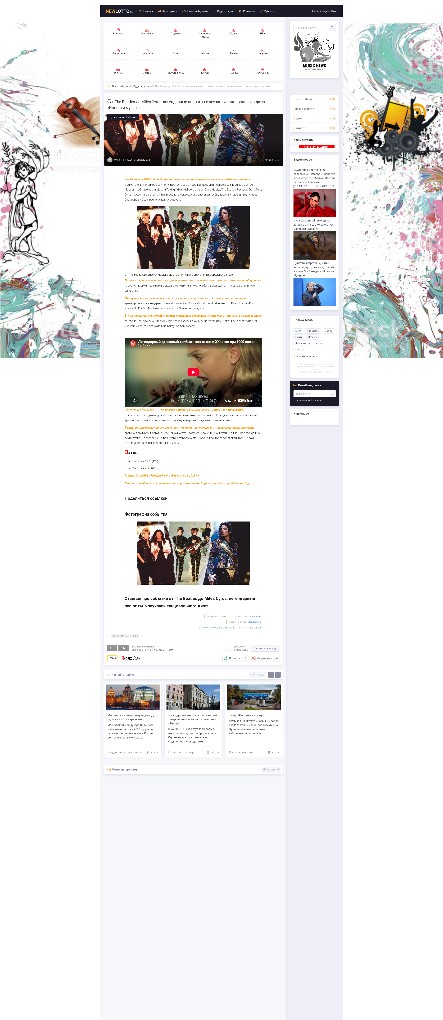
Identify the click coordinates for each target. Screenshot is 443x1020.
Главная (148, 11)
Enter (123, 648)
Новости (312, 337)
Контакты (249, 11)
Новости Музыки (197, 11)
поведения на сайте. (224, 627)
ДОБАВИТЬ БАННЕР (317, 146)
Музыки (299, 337)
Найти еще (257, 674)
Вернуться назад (265, 648)
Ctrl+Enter (169, 649)
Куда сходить (225, 11)
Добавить (241, 648)
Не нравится (267, 658)
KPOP (298, 331)
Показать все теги (305, 356)
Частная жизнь (302, 343)
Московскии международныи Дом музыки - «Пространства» (193, 717)
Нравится (237, 658)
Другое (297, 118)
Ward (117, 159)
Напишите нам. (255, 627)
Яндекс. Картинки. (254, 622)
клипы (298, 349)
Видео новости (302, 108)
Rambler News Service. (253, 616)
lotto (119, 11)
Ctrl (112, 648)
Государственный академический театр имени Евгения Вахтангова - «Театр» (253, 719)
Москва (133, 635)
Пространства (195, 752)
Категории (168, 11)
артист (319, 343)
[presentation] (271, 675)
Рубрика (269, 11)
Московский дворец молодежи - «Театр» (130, 717)
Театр (130, 752)
